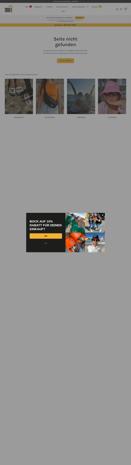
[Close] (102, 215)
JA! (45, 236)
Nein (46, 243)
